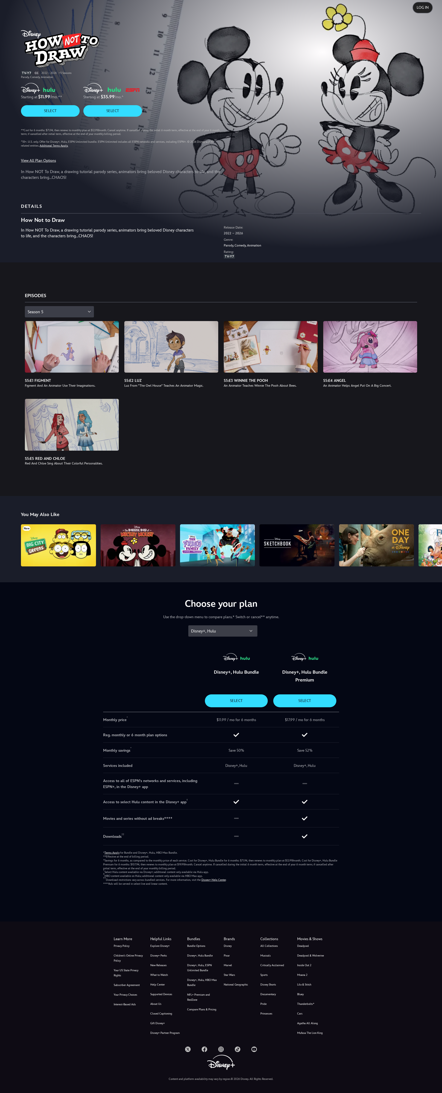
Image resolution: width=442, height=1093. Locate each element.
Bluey (300, 994)
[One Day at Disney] (376, 545)
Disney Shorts (268, 984)
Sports (264, 975)
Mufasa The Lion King (310, 1033)
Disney (228, 946)
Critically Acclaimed (272, 965)
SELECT (50, 111)
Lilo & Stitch (304, 984)
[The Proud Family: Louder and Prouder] (217, 545)
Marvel (228, 965)
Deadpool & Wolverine (310, 955)
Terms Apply (112, 852)
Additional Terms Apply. (54, 145)
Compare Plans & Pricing (201, 1009)
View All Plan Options (38, 160)
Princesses (266, 1013)
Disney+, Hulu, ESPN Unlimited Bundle (199, 968)
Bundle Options (196, 946)
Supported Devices (161, 994)
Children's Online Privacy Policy (128, 958)
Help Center (157, 984)
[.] (188, 1049)
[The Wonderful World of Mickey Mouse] (138, 545)
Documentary (268, 994)
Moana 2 (302, 975)
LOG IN (423, 7)
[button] (165, 939)
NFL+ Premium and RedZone (198, 997)
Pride (263, 1004)
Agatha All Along (307, 1023)
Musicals (265, 955)
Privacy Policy (121, 946)
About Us (155, 1004)
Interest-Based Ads (125, 1004)
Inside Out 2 (304, 965)
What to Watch (159, 975)
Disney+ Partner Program (165, 1033)
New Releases (158, 965)
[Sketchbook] (296, 545)
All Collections (269, 946)
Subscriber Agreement (127, 985)
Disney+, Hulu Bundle (200, 955)
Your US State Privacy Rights (126, 973)
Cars (299, 1013)
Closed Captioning (161, 1013)
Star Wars (229, 975)
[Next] (433, 544)
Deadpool (303, 946)
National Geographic (236, 984)
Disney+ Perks (158, 955)
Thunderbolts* (305, 1004)
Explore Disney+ (160, 946)
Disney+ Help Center (213, 879)
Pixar (227, 955)
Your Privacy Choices (125, 994)
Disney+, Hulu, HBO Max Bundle (202, 982)
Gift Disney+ (157, 1023)
